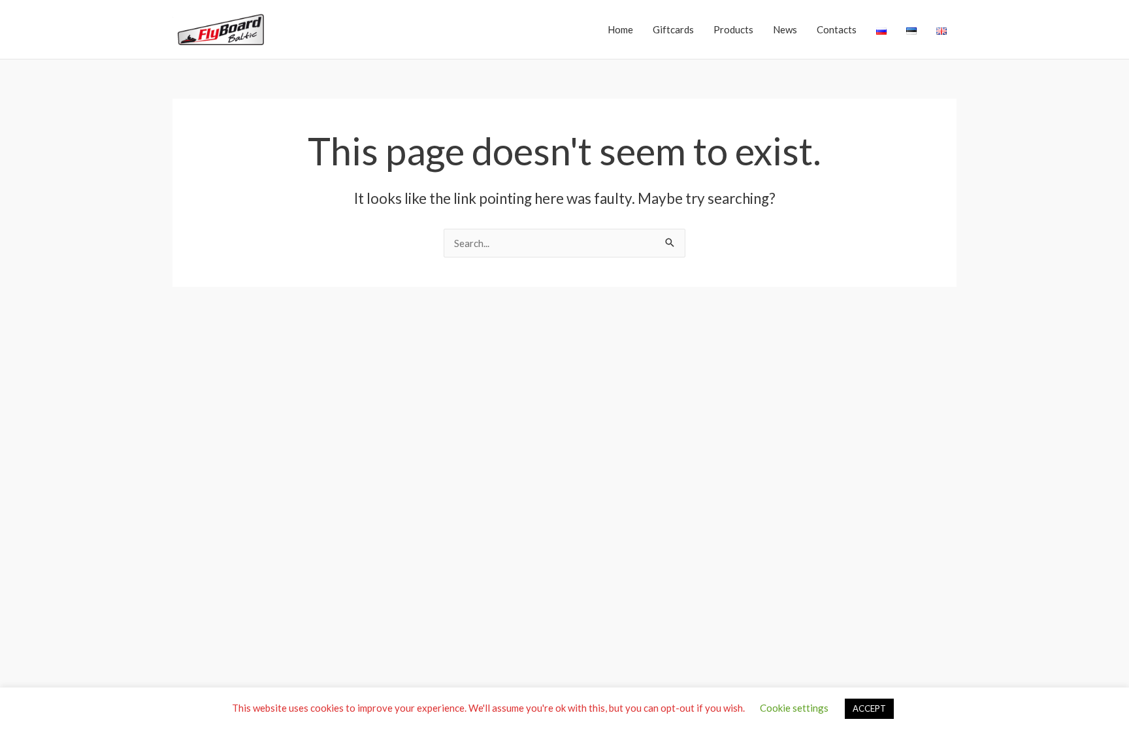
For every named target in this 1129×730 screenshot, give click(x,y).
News (785, 29)
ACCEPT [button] (869, 708)
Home (620, 29)
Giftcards (673, 29)
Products (733, 29)
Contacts (837, 29)
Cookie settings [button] (794, 708)
